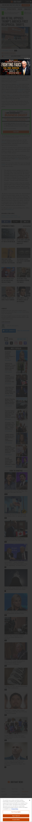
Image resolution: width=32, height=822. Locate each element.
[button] (16, 411)
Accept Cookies (16, 819)
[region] (16, 810)
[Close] (29, 800)
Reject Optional (16, 815)
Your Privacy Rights (16, 812)
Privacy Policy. (14, 809)
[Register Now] (15, 66)
